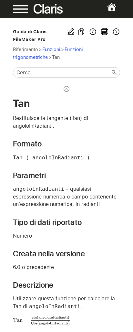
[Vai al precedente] (93, 32)
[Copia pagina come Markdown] (81, 32)
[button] (114, 72)
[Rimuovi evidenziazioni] (71, 32)
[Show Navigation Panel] (18, 9)
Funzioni (51, 49)
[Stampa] (104, 32)
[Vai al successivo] (115, 32)
